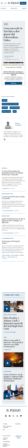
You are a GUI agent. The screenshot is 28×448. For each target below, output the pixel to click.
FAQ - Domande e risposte (7, 427)
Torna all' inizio (18, 437)
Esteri (6, 24)
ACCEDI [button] (19, 67)
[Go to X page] (13, 416)
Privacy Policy (6, 435)
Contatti (5, 424)
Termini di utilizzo (5, 438)
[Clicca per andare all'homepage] (13, 410)
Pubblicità (18, 424)
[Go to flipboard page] (21, 416)
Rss (4, 429)
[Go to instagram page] (17, 416)
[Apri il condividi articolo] (21, 58)
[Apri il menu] (2, 3)
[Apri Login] (5, 3)
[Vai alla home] (13, 3)
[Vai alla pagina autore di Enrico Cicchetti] (8, 124)
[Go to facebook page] (6, 416)
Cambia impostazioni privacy (6, 445)
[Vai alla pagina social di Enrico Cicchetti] (5, 139)
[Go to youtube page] (9, 416)
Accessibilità (6, 441)
